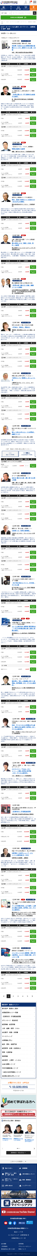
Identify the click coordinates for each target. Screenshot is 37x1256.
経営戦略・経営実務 (8, 1024)
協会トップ (17, 1232)
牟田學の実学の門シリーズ (10, 1076)
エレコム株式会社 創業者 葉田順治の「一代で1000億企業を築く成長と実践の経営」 (24, 628)
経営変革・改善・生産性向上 (11, 1048)
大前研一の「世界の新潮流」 (21, 530)
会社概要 (3, 1243)
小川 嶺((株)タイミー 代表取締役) (21, 775)
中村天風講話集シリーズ (10, 1068)
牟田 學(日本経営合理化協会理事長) (22, 52)
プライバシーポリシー (24, 1246)
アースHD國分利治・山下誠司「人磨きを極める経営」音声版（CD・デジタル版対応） (24, 908)
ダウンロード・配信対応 (10, 1020)
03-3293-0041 (18, 1087)
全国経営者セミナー (17, 1238)
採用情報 (21, 1243)
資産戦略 (5, 1056)
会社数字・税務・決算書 (10, 1032)
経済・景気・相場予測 (9, 1044)
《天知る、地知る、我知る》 (21, 327)
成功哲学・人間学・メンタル (11, 1060)
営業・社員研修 (7, 1052)
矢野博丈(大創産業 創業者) (20, 858)
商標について (22, 1249)
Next (34, 1149)
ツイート (30, 1222)
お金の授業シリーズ (8, 1064)
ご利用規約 (4, 1246)
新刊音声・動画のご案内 (10, 1008)
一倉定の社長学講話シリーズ (11, 1072)
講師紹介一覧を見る (18, 1153)
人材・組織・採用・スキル (10, 1028)
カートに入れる (33, 70)
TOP (2, 21)
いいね (22, 1223)
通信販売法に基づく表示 (8, 1249)
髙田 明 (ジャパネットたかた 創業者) (23, 959)
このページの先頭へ (18, 1161)
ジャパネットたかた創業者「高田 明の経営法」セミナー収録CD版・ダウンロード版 (24, 955)
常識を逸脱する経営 (18, 149)
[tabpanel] (7, 1132)
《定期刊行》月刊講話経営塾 (11, 1016)
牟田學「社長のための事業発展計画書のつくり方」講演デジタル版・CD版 (24, 48)
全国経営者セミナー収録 (10, 1012)
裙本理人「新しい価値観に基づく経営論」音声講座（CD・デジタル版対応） (24, 683)
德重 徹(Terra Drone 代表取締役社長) (23, 151)
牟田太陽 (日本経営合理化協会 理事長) (23, 814)
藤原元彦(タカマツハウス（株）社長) (22, 437)
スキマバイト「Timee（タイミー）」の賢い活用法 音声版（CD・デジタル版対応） (21, 771)
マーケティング (7, 1036)
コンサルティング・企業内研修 (17, 1235)
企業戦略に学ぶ (7, 1040)
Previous (2, 1149)
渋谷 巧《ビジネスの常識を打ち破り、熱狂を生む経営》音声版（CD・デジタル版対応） (24, 727)
